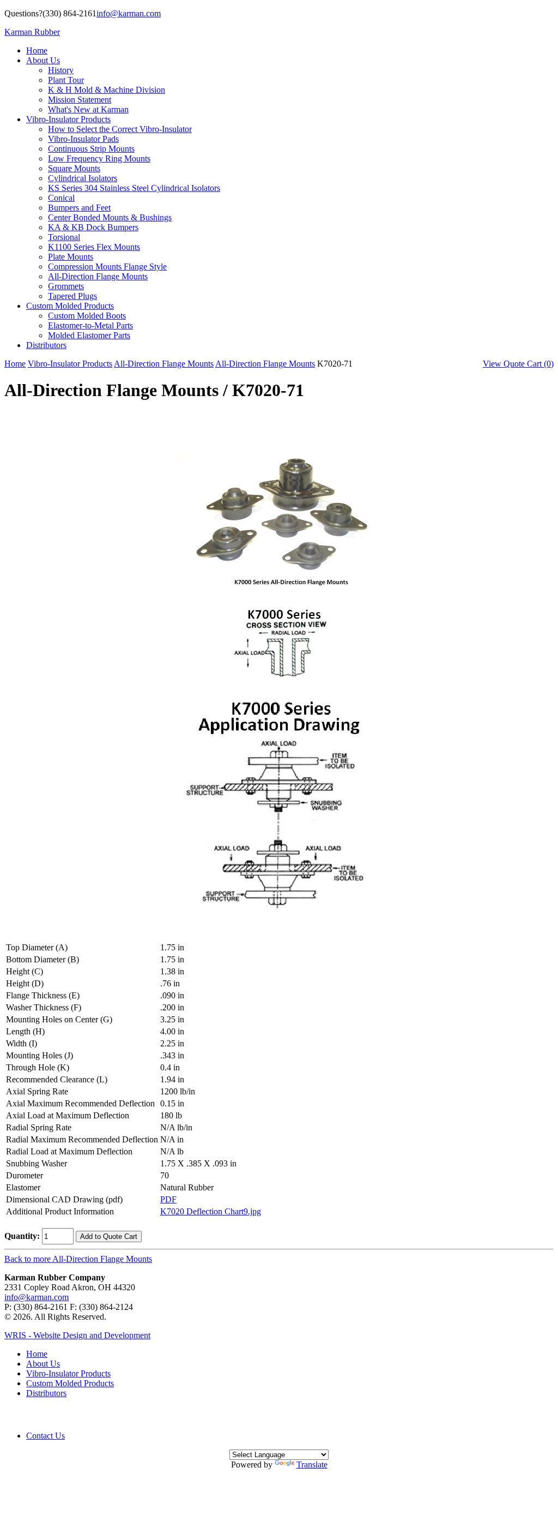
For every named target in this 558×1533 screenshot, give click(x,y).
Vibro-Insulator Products (68, 119)
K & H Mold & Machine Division (106, 89)
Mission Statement (79, 99)
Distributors (46, 345)
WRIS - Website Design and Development (77, 1335)
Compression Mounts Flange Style (107, 266)
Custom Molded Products (70, 305)
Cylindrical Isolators (82, 178)
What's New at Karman (88, 109)
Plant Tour (66, 80)
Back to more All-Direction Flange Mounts (78, 1258)
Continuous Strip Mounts (91, 148)
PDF (168, 1199)
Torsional (64, 237)
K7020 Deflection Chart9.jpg (210, 1211)
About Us (43, 60)
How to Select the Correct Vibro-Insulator (120, 129)
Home (36, 50)
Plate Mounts (70, 256)
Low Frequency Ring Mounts (99, 158)
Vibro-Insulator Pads (83, 138)
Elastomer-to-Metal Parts (90, 325)
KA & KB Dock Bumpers (93, 227)
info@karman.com (128, 13)
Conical (61, 197)
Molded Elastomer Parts (89, 335)
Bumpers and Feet (79, 207)
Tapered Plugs (72, 296)
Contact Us (45, 1435)
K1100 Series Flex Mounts (94, 246)
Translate (311, 1464)
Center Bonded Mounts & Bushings (110, 217)
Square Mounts (74, 168)
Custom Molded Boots (87, 315)
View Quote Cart (518, 363)
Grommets (66, 286)
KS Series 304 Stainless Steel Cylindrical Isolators (134, 188)
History (61, 70)
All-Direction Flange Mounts (98, 276)
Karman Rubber (32, 32)
